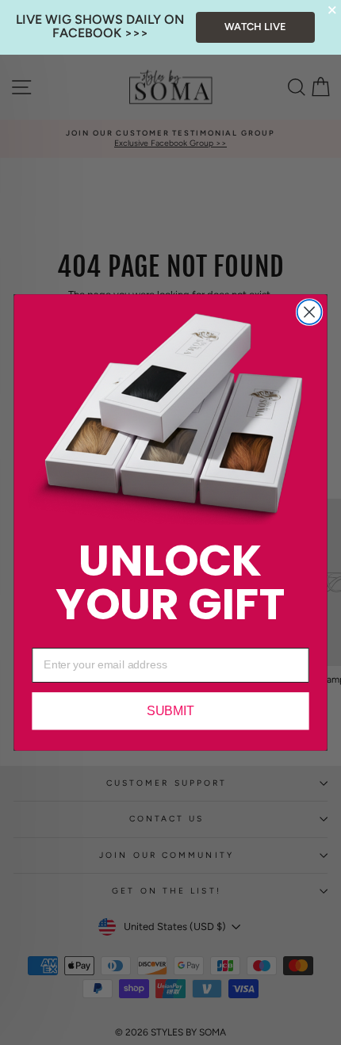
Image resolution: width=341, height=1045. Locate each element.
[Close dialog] (309, 312)
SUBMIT (170, 711)
